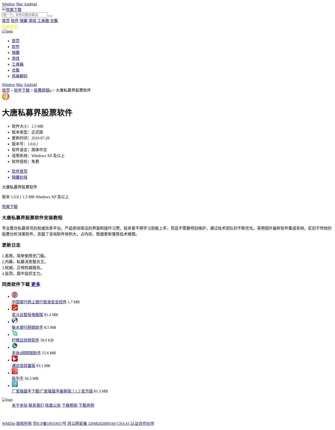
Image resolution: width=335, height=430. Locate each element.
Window (8, 4)
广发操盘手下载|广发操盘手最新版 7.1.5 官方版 (52, 391)
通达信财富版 (23, 366)
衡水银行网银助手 (27, 327)
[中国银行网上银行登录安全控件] (15, 296)
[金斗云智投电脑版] (15, 309)
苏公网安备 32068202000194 (91, 423)
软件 (15, 21)
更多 (35, 284)
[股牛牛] (15, 373)
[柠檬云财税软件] (15, 334)
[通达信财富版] (15, 360)
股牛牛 (18, 378)
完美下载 (10, 207)
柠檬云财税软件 (25, 340)
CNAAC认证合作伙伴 (135, 423)
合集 (54, 21)
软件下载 (22, 90)
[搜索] (50, 16)
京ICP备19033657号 (49, 423)
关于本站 (19, 405)
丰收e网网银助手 (26, 353)
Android (30, 4)
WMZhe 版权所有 (17, 423)
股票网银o (43, 90)
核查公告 (53, 405)
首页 (6, 21)
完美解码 (10, 27)
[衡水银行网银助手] (15, 322)
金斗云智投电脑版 (27, 315)
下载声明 (86, 405)
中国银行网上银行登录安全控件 (39, 302)
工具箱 (43, 21)
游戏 (32, 21)
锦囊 (23, 21)
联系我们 (36, 405)
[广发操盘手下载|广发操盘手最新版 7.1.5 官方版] (15, 385)
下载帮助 (69, 405)
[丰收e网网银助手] (15, 347)
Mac (19, 4)
